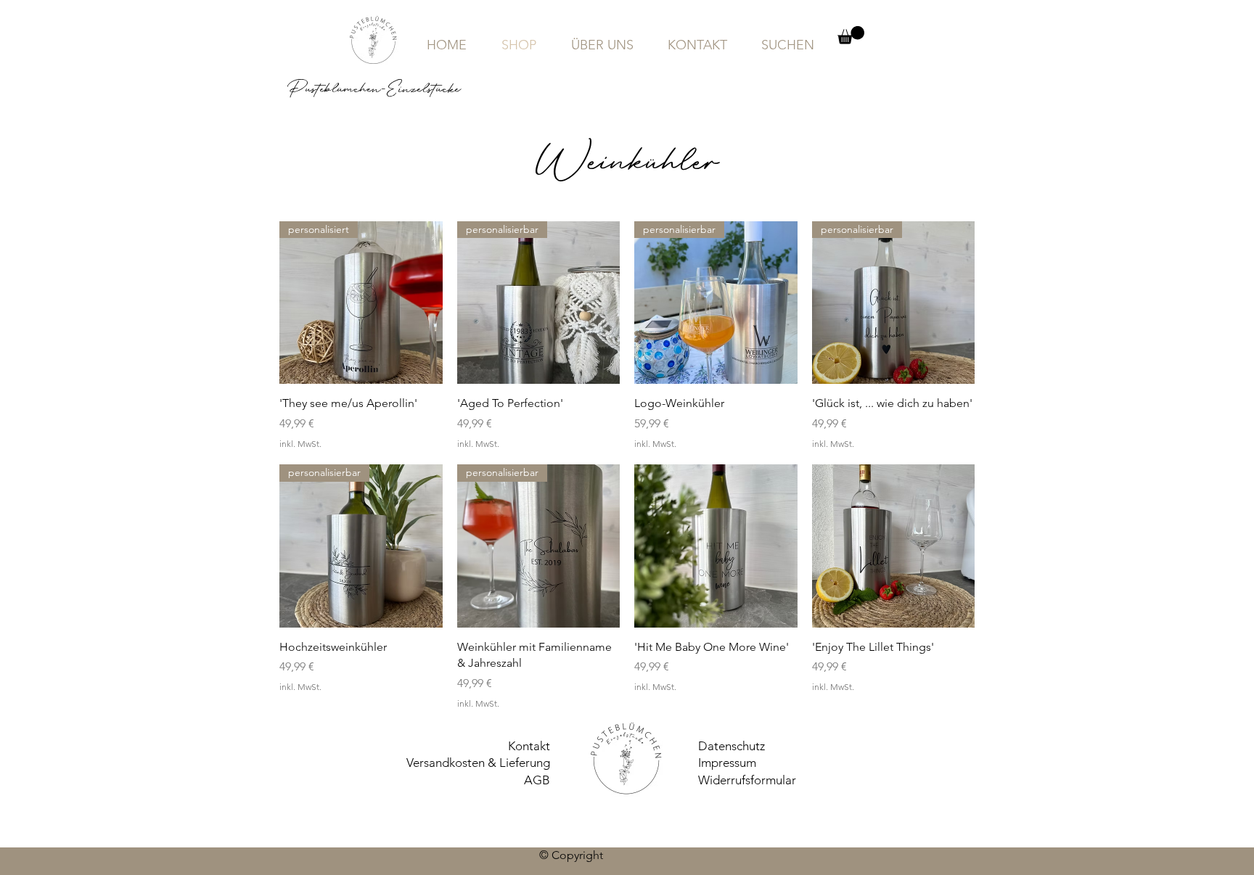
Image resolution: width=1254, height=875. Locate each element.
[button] (850, 35)
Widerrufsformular (747, 780)
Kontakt (529, 746)
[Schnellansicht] (716, 546)
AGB (537, 780)
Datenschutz (731, 746)
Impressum (727, 762)
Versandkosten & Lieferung (478, 762)
